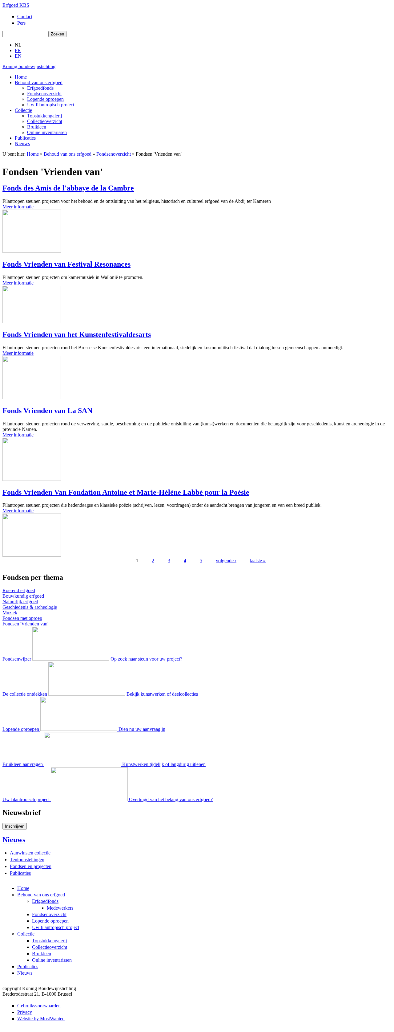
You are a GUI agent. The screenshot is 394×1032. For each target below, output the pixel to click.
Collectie (23, 110)
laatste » (258, 560)
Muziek (9, 612)
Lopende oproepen (45, 99)
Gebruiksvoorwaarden (39, 1005)
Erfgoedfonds (40, 88)
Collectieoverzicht (44, 121)
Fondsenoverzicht (44, 93)
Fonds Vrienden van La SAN (47, 411)
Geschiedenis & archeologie (29, 607)
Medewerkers (60, 908)
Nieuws (22, 143)
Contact (24, 16)
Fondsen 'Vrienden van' (25, 623)
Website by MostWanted (41, 1018)
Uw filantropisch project (50, 104)
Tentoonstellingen (27, 859)
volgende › (226, 560)
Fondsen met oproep (22, 618)
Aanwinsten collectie (30, 852)
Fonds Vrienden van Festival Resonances (66, 264)
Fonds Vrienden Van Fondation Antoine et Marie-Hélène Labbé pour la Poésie (125, 492)
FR (18, 50)
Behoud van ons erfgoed (38, 82)
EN (18, 56)
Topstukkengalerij (44, 115)
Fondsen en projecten (30, 866)
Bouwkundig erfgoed (23, 596)
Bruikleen (36, 126)
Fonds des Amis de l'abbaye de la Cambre (68, 188)
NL (18, 44)
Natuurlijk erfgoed (20, 601)
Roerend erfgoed (18, 590)
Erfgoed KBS (15, 5)
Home (21, 77)
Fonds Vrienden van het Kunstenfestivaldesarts (76, 334)
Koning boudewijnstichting (28, 66)
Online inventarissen (47, 132)
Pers (21, 23)
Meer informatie (18, 206)
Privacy (24, 1012)
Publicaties (25, 138)
